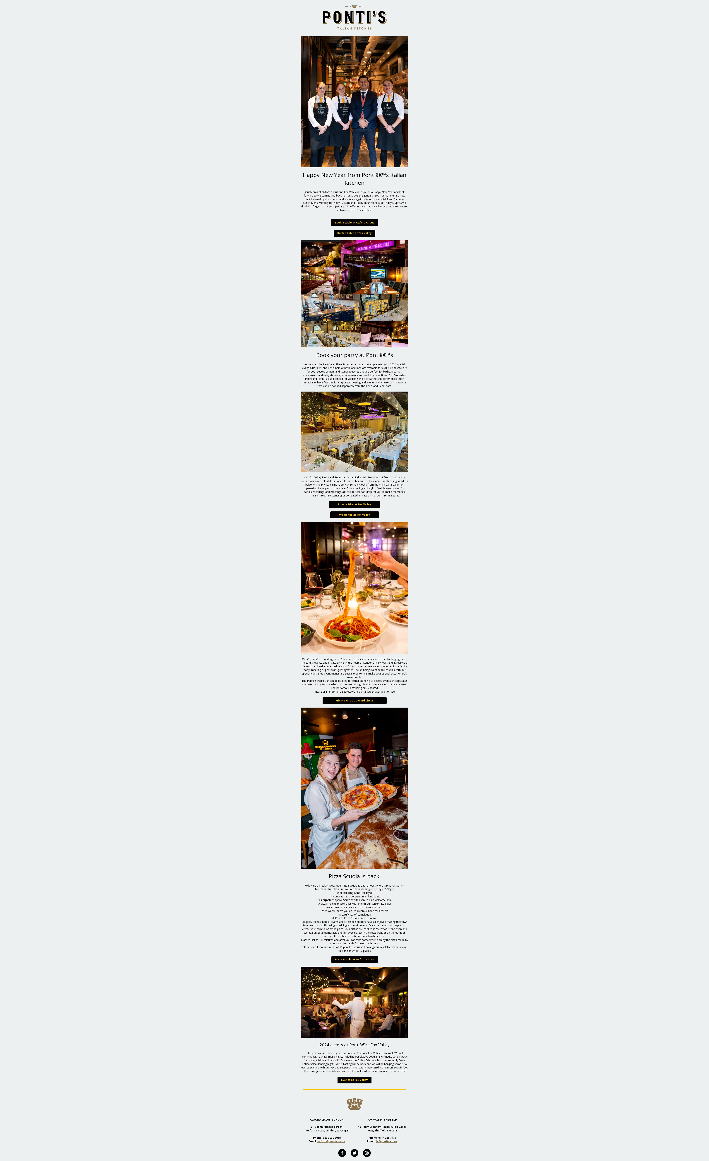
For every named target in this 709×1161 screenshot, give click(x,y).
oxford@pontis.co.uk (331, 1141)
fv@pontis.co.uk (386, 1141)
